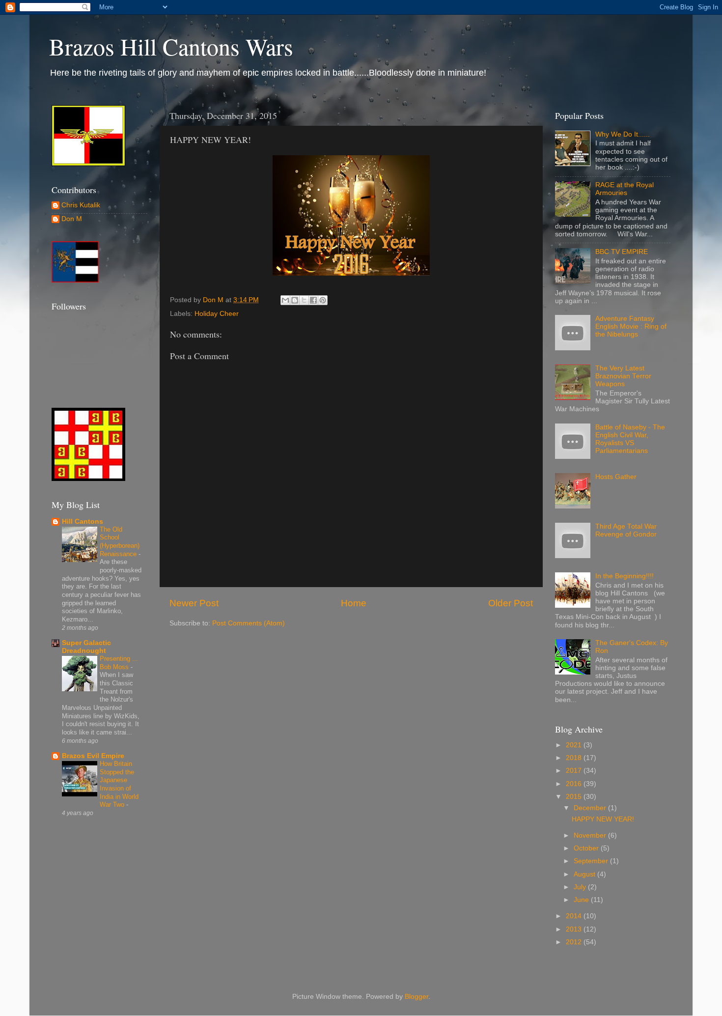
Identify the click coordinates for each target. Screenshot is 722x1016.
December (591, 808)
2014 (574, 916)
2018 (574, 758)
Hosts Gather (616, 476)
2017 (574, 770)
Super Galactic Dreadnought (86, 646)
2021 (574, 745)
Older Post (510, 603)
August (585, 874)
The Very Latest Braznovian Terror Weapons (623, 376)
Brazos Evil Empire (93, 756)
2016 (574, 784)
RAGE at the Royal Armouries (624, 189)
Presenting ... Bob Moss (119, 663)
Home (353, 603)
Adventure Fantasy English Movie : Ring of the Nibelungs (630, 326)
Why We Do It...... (622, 134)
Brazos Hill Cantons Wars (171, 46)
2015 (574, 796)
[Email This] (285, 300)
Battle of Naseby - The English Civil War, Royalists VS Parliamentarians (630, 439)
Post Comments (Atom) (248, 623)
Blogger (416, 996)
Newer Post (194, 603)
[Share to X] (304, 300)
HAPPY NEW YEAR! (603, 819)
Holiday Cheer (216, 313)
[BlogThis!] (295, 300)
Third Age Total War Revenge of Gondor (626, 530)
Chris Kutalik (80, 205)
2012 (574, 942)
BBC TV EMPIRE (621, 251)
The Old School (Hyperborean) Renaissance (119, 542)
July (581, 887)
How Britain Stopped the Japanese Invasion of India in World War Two (119, 784)
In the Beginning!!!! (624, 576)
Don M (71, 219)
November (591, 835)
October (587, 848)
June (582, 899)
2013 (574, 929)
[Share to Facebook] (313, 300)
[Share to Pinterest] (323, 300)
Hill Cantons (82, 521)
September (592, 861)
